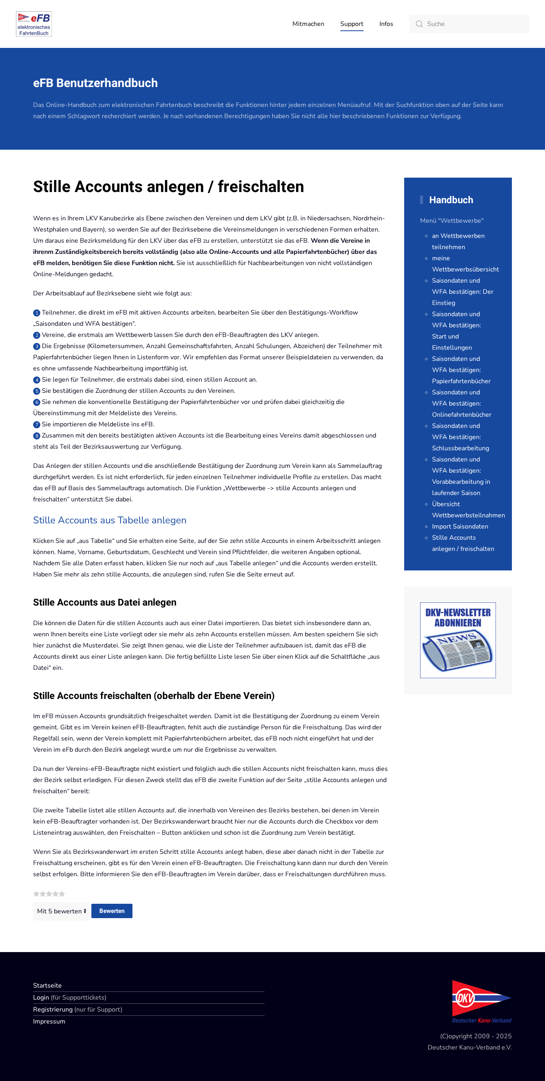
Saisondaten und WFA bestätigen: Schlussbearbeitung (460, 437)
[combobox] (469, 24)
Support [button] (351, 24)
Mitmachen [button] (308, 24)
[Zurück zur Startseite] (34, 24)
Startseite (47, 985)
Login (42, 997)
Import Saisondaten (460, 526)
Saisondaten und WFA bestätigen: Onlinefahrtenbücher (462, 403)
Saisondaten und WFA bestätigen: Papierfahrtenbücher (461, 370)
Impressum (49, 1021)
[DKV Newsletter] (458, 639)
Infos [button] (386, 24)
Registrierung (53, 1009)
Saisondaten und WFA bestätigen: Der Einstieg (463, 291)
